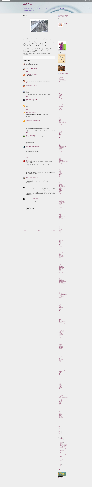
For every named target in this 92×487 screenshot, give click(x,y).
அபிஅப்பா (60, 107)
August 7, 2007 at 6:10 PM (33, 127)
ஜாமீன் (59, 404)
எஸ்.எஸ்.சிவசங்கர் (61, 160)
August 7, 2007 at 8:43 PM (35, 146)
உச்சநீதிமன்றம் (61, 151)
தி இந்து (60, 264)
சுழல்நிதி (60, 230)
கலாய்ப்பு (60, 171)
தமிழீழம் (60, 257)
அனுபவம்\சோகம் (61, 124)
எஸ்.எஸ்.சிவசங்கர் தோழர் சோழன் (63, 161)
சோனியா (60, 241)
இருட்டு (60, 145)
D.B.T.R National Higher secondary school (62, 86)
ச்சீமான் (60, 242)
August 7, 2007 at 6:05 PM (36, 120)
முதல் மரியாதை (61, 359)
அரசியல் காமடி (61, 112)
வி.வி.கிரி (60, 386)
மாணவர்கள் (60, 350)
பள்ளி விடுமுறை (61, 307)
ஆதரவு (60, 135)
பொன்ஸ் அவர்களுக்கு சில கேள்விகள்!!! (63, 450)
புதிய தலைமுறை (61, 325)
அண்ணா (60, 99)
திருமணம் (60, 269)
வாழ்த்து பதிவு (60, 385)
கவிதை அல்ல (60, 176)
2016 (60, 427)
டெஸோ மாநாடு (61, 252)
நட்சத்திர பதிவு (61, 285)
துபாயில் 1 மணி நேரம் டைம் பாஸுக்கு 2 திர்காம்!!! (63, 454)
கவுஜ (59, 177)
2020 (60, 422)
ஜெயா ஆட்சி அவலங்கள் (62, 407)
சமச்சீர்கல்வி (60, 213)
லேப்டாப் (60, 377)
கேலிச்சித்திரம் (61, 200)
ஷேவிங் (60, 412)
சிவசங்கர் (60, 217)
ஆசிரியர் (60, 130)
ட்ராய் (59, 253)
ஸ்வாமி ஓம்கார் (61, 417)
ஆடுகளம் (60, 134)
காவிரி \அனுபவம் (61, 185)
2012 (60, 431)
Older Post (53, 230)
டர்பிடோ (60, 244)
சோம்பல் (60, 239)
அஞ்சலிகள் (60, 98)
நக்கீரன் (60, 284)
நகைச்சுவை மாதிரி (61, 280)
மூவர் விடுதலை (61, 364)
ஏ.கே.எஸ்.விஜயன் (61, 162)
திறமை (60, 271)
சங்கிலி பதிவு (60, 207)
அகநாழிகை (60, 96)
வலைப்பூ (60, 382)
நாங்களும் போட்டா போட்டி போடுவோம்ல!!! (63, 456)
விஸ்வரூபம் (60, 396)
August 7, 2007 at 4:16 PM (33, 68)
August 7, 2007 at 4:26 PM (33, 99)
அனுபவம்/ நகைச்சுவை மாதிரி (62, 122)
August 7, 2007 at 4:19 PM (38, 91)
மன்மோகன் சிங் (61, 347)
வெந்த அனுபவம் (61, 399)
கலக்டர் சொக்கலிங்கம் (62, 170)
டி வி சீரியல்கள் (61, 246)
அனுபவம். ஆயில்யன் (61, 121)
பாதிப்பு (60, 311)
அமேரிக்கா (60, 109)
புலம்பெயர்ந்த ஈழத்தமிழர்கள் (62, 330)
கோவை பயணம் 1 (61, 205)
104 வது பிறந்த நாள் (61, 79)
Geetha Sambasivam (29, 120)
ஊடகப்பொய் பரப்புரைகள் (62, 157)
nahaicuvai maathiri (61, 91)
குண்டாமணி (60, 190)
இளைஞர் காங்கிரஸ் (61, 147)
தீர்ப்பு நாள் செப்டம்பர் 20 (62, 272)
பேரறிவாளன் (60, 333)
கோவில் (60, 204)
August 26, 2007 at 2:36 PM (35, 198)
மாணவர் (60, 349)
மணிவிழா (60, 343)
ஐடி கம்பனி (60, 163)
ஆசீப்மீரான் (60, 132)
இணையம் (60, 143)
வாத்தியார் (60, 383)
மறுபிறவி (60, 345)
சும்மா (59, 228)
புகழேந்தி (60, 324)
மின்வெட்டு (60, 356)
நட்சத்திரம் (60, 286)
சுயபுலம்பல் (60, 229)
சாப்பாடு (60, 215)
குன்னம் (60, 194)
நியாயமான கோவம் (61, 296)
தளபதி (60, 259)
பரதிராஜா (60, 306)
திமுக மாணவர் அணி (61, 267)
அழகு (59, 118)
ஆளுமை (60, 138)
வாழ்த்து (60, 384)
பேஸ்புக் (60, 335)
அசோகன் (60, 97)
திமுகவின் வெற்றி (61, 268)
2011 (60, 432)
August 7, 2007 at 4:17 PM (33, 85)
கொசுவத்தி (60, 203)
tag (59, 93)
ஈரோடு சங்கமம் (61, 149)
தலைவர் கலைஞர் (61, 258)
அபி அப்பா (28, 4)
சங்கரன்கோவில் (61, 206)
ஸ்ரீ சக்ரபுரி (60, 416)
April (60, 464)
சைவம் (60, 234)
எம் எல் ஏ (60, 159)
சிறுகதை (60, 219)
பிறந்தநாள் (60, 322)
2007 (60, 437)
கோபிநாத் (27, 112)
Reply (27, 65)
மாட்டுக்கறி (60, 348)
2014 (60, 428)
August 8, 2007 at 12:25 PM (34, 177)
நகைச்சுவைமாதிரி (61, 282)
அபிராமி (60, 108)
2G (59, 81)
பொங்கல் (60, 336)
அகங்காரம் (60, 95)
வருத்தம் (27, 57)
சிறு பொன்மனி (61, 218)
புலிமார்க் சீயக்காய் (61, 331)
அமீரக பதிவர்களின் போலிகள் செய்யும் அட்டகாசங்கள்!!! (63, 445)
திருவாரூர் (60, 270)
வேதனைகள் (60, 401)
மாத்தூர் (60, 351)
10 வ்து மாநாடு (61, 77)
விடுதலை (60, 388)
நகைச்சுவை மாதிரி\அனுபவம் (62, 281)
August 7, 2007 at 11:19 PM (33, 160)
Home (39, 230)
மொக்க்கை (60, 371)
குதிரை (60, 191)
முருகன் (60, 361)
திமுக (59, 265)
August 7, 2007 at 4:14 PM (34, 63)
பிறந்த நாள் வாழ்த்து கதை (62, 321)
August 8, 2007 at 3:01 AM (33, 171)
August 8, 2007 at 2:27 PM (34, 186)
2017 (60, 426)
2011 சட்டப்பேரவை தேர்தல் (62, 80)
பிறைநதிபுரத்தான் (28, 186)
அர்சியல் (60, 117)
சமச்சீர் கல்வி (60, 212)
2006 (60, 469)
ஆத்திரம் (60, 136)
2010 (60, 433)
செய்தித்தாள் (60, 232)
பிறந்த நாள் (60, 320)
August (61, 443)
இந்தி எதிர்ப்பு (60, 144)
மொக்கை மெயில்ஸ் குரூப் (62, 370)
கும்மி (59, 192)
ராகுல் (59, 375)
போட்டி (59, 338)
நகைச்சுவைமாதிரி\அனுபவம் (62, 283)
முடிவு (59, 358)
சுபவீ (59, 227)
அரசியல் (60, 111)
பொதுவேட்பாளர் (61, 337)
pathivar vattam (61, 92)
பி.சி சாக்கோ (60, 317)
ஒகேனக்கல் (60, 164)
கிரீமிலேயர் (60, 188)
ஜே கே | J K (27, 99)
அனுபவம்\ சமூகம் (61, 123)
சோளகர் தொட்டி (61, 240)
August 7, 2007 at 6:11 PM (32, 135)
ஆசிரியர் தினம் (61, 131)
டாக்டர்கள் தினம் (61, 245)
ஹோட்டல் (60, 418)
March (61, 465)
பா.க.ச (59, 308)
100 (59, 78)
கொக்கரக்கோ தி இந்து (62, 202)
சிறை (59, 220)
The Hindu (60, 94)
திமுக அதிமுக (61, 266)
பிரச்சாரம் (60, 318)
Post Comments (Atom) (30, 232)
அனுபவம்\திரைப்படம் (61, 125)
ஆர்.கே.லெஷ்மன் (61, 137)
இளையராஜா (60, 148)
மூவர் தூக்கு (60, 363)
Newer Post (25, 230)
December (61, 438)
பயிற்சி (59, 305)
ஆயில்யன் (27, 160)
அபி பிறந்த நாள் (61, 106)
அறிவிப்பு (60, 119)
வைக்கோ (60, 402)
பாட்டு (59, 310)
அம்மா (59, 110)
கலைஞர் (60, 172)
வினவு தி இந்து (61, 395)
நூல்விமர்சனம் (61, 298)
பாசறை (60, 309)
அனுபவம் (60, 120)
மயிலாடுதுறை (60, 344)
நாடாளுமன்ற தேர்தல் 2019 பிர (63, 294)
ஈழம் (59, 150)
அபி (59, 105)
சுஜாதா (60, 231)
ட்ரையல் (60, 254)
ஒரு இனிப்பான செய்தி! (63, 448)
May (60, 463)
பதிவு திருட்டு (60, 304)
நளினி (59, 291)
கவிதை (60, 175)
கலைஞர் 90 (60, 173)
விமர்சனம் (60, 390)
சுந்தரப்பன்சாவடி (61, 226)
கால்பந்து (60, 183)
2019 (60, 423)
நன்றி (59, 292)
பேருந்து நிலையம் (61, 334)
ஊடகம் (60, 158)
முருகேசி (60, 362)
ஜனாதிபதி (60, 403)
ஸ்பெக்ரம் (60, 415)
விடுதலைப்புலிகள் (61, 389)
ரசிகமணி (60, 372)
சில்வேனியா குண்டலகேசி (62, 216)
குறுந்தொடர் (60, 193)
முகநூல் (60, 357)
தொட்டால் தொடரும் (61, 278)
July (60, 460)
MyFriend (27, 68)
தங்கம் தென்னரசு (61, 255)
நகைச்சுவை (60, 279)
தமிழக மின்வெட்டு (61, 256)
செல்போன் (60, 233)
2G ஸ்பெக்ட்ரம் (61, 82)
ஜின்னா (60, 405)
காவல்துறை (60, 184)
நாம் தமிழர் (60, 295)
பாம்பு (59, 312)
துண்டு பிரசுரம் (61, 273)
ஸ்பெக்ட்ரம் (60, 414)
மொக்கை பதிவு (61, 369)
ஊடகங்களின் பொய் (61, 156)
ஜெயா (59, 406)
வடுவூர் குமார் (27, 177)
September (61, 442)
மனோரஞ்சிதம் (61, 346)
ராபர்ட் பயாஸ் (60, 376)
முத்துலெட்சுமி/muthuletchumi (30, 91)
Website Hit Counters (61, 477)
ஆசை (59, 133)
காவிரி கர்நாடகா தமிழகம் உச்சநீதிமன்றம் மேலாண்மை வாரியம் (63, 187)
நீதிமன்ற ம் (60, 297)
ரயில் (59, 373)
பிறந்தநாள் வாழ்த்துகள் (62, 323)
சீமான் (59, 225)
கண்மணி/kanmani (28, 146)
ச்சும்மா (60, 243)
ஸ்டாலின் (60, 413)
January (61, 468)
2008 (60, 436)
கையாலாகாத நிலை (61, 201)
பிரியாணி (60, 319)
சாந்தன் (60, 214)
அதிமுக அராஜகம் (61, 104)
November (61, 439)
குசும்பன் (27, 135)
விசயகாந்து (60, 387)
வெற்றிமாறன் (60, 400)
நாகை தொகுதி (61, 293)
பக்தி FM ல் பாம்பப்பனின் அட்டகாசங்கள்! (63, 452)
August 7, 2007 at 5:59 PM (32, 112)
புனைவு (60, 332)
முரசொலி (60, 360)
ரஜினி (59, 374)
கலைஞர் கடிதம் (61, 174)
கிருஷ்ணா (60, 189)
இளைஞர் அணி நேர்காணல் (62, 146)
